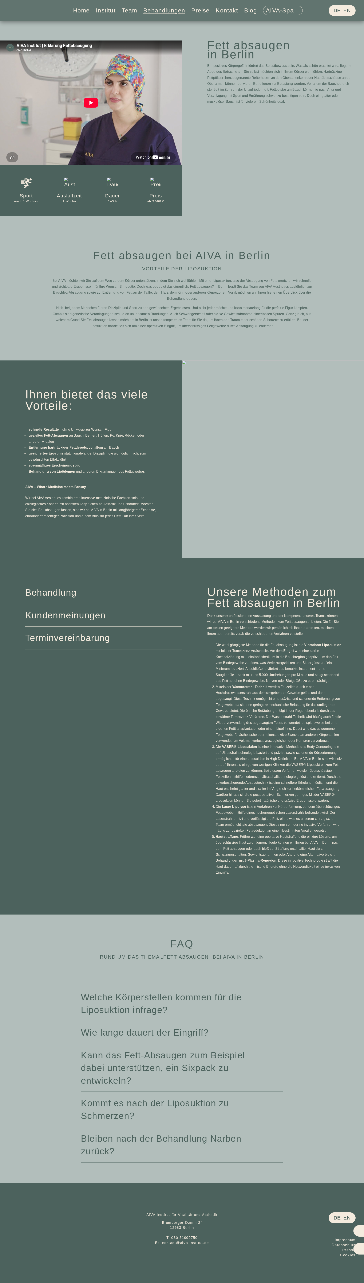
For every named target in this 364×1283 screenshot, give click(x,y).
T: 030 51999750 (182, 1238)
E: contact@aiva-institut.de (182, 1243)
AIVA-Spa (281, 10)
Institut (106, 10)
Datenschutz (344, 1245)
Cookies (348, 1255)
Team (129, 10)
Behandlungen (164, 10)
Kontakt (227, 10)
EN (347, 10)
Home (81, 10)
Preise (200, 10)
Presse (349, 1250)
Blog (250, 10)
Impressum (345, 1240)
